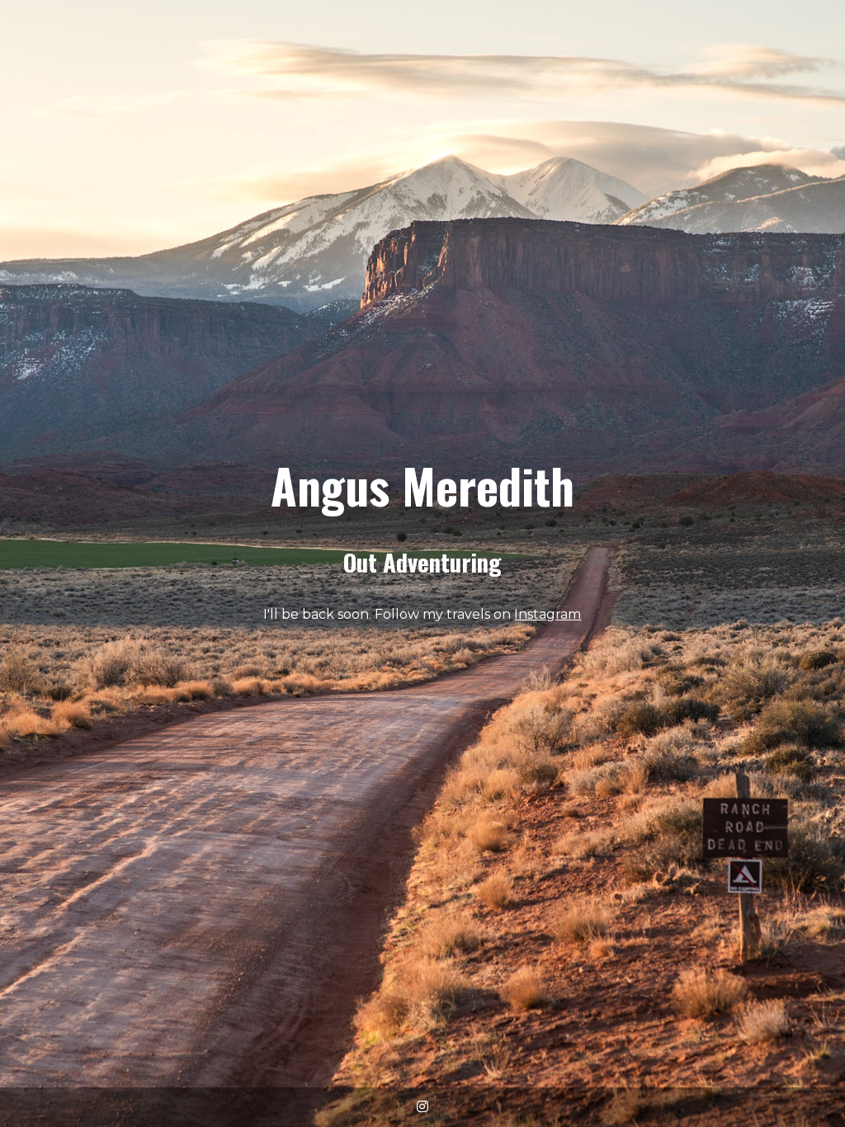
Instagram (547, 614)
